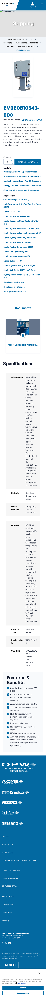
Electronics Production (30, 185)
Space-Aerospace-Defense (16, 176)
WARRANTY (6, 921)
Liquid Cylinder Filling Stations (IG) (19, 265)
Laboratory (18, 181)
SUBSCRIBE (10, 965)
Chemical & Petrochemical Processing (21, 190)
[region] (23, 982)
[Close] (39, 973)
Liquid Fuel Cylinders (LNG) (15, 251)
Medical (7, 181)
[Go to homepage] (8, 5)
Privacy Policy (21, 983)
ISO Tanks (31, 270)
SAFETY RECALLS (8, 896)
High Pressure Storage (14, 287)
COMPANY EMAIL (8, 904)
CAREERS (5, 837)
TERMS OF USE (7, 913)
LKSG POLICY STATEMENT (11, 870)
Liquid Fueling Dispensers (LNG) (18, 247)
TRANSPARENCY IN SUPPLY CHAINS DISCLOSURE (19, 860)
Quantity (7, 157)
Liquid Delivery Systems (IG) (16, 256)
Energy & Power (10, 185)
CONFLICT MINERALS (9, 886)
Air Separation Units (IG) (14, 291)
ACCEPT (23, 988)
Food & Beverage (33, 181)
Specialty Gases (29, 172)
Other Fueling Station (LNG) (16, 199)
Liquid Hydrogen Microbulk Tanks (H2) (21, 228)
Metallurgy (35, 176)
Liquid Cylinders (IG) (12, 261)
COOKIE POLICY (7, 853)
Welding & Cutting (11, 172)
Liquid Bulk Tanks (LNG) (14, 270)
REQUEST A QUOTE (28, 162)
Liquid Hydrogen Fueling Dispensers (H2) (22, 233)
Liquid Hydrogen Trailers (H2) (16, 216)
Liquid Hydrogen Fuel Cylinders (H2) (20, 237)
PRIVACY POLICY (7, 844)
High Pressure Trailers (13, 282)
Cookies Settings (23, 993)
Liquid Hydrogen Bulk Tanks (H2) (18, 242)
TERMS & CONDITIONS (10, 878)
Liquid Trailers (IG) (11, 211)
